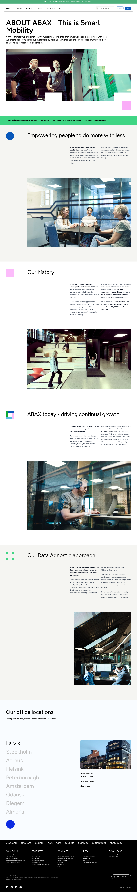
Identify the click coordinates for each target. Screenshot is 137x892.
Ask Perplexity (83, 842)
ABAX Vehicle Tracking (38, 860)
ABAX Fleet (35, 854)
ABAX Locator (35, 858)
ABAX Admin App (113, 854)
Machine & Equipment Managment (15, 860)
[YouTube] (16, 887)
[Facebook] (7, 887)
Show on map (85, 786)
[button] (128, 876)
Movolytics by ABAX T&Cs (90, 862)
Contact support (11, 842)
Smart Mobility (10, 854)
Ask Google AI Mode (99, 842)
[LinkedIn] (12, 887)
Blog (59, 866)
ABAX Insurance (36, 862)
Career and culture (62, 860)
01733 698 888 (11, 875)
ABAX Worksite (36, 856)
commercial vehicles (108, 431)
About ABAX (61, 854)
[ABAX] (8, 8)
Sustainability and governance (66, 856)
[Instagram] (20, 887)
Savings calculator (116, 842)
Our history (45, 120)
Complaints (86, 860)
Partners (39, 8)
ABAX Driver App (113, 856)
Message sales (26, 842)
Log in (60, 8)
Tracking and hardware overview (41, 864)
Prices (128, 8)
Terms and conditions (89, 856)
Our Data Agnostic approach (95, 120)
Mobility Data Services (12, 858)
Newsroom (61, 864)
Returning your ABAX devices (65, 858)
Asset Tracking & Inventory (13, 862)
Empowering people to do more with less (22, 120)
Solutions (19, 8)
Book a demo (39, 842)
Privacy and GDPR (88, 854)
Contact (119, 8)
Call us (58, 842)
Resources (50, 8)
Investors (60, 862)
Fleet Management (11, 856)
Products (29, 8)
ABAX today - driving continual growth (67, 120)
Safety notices (87, 858)
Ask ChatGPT (69, 842)
